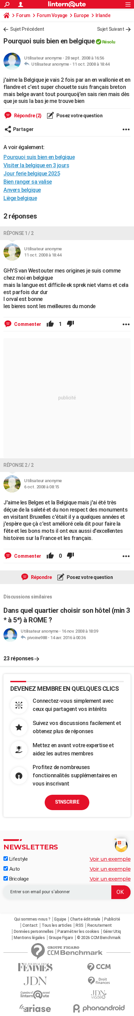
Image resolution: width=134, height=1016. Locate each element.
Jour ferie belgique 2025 (31, 173)
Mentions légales (29, 937)
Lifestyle (17, 859)
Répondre (41, 577)
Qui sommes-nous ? (32, 919)
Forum (23, 15)
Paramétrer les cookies (78, 931)
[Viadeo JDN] (99, 994)
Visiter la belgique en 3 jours (36, 165)
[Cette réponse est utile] (50, 324)
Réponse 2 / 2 (18, 465)
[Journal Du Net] (35, 981)
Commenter (27, 324)
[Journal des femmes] (35, 967)
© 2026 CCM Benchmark (99, 937)
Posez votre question (79, 115)
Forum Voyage (52, 15)
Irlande (103, 15)
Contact (30, 925)
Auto (14, 869)
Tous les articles (57, 925)
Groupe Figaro (61, 937)
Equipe (60, 919)
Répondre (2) (27, 115)
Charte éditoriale (85, 919)
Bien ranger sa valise (27, 182)
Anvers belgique (22, 190)
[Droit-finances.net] (99, 981)
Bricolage (18, 879)
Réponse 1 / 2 (18, 233)
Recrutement (99, 925)
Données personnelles (34, 931)
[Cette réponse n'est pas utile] (70, 324)
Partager (23, 129)
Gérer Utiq (112, 931)
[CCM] (99, 967)
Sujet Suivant (110, 29)
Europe (81, 15)
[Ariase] (35, 1008)
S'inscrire (67, 802)
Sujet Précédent (27, 29)
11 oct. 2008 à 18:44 (90, 64)
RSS (79, 925)
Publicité (112, 919)
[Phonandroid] (99, 1008)
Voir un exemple (110, 859)
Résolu (108, 41)
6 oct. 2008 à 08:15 (41, 486)
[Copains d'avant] (35, 994)
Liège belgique (20, 198)
